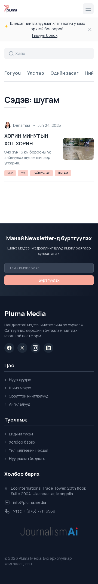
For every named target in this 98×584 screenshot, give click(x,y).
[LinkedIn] (48, 348)
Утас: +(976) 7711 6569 (34, 511)
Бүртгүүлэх (49, 280)
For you (12, 73)
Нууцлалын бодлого (24, 458)
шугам (63, 173)
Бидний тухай (18, 434)
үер (10, 173)
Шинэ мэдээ (17, 387)
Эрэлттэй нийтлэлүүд (26, 396)
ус (23, 173)
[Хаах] (90, 29)
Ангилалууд (17, 404)
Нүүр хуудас (17, 379)
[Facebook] (9, 348)
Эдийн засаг (65, 73)
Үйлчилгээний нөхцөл (26, 450)
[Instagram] (35, 348)
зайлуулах (41, 173)
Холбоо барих (19, 442)
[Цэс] (88, 8)
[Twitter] (22, 348)
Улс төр (35, 73)
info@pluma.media (29, 502)
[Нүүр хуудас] (10, 9)
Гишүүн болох (44, 35)
